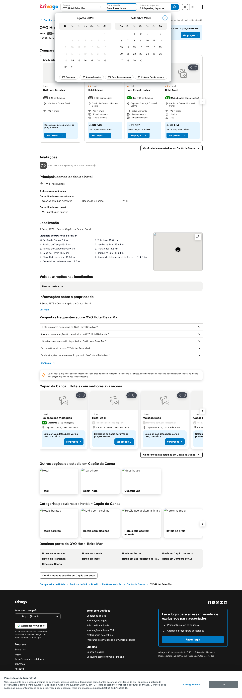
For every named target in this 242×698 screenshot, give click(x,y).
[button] (82, 7)
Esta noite (70, 77)
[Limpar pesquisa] (100, 7)
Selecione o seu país (26, 610)
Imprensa (20, 663)
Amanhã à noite (93, 77)
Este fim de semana (121, 77)
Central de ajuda (95, 651)
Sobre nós (20, 649)
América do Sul (78, 584)
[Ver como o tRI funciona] (94, 165)
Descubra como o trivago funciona (105, 656)
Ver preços (189, 35)
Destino (66, 5)
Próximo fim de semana (152, 77)
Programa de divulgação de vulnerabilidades (110, 639)
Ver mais (44, 309)
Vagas (18, 654)
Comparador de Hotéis (52, 584)
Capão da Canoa (136, 584)
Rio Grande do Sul (112, 584)
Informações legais (96, 620)
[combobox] (83, 7)
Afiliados (19, 668)
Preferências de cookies (99, 635)
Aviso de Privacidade (97, 625)
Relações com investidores (29, 659)
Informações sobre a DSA (100, 630)
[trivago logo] (49, 7)
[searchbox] (83, 8)
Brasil (94, 584)
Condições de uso (96, 615)
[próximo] (165, 18)
